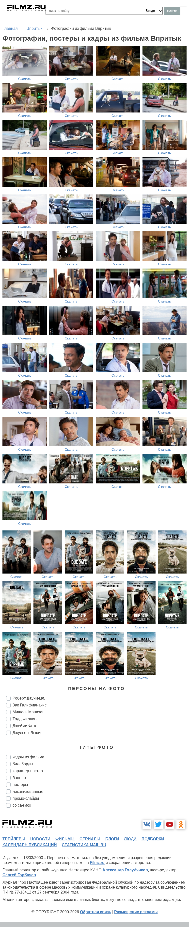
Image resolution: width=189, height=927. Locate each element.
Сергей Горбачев (19, 875)
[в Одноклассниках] (180, 824)
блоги (112, 839)
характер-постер (28, 771)
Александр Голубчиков (125, 870)
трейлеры (13, 839)
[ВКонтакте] (146, 824)
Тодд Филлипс (25, 719)
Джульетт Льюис (27, 733)
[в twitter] (158, 824)
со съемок (22, 805)
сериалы (89, 839)
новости (40, 839)
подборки (153, 839)
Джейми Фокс (25, 726)
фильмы (65, 839)
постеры (20, 785)
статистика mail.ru (84, 845)
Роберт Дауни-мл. (29, 698)
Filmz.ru (97, 863)
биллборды (23, 764)
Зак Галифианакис (30, 705)
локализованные (28, 791)
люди (130, 839)
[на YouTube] (169, 824)
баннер (19, 778)
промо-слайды (26, 798)
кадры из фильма (28, 757)
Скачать (24, 79)
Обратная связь (95, 912)
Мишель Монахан (29, 712)
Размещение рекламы (136, 912)
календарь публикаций (29, 845)
